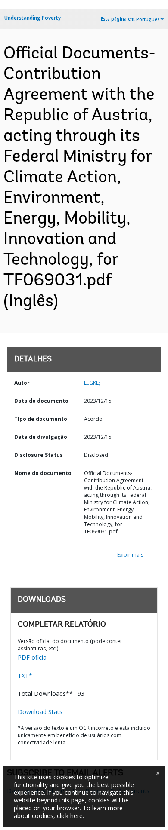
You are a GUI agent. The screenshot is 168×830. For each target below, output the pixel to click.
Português (148, 19)
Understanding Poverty (32, 17)
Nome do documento (43, 473)
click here (70, 816)
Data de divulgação (40, 437)
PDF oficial (33, 657)
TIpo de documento (40, 419)
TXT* (25, 675)
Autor (22, 382)
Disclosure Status (38, 455)
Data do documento (41, 400)
